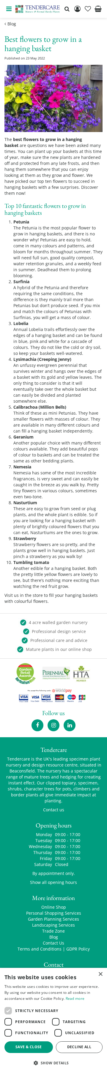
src (66, 8)
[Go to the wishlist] (87, 8)
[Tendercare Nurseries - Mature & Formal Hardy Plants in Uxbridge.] (37, 8)
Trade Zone (53, 931)
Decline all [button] (79, 1046)
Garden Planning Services (53, 919)
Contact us (53, 810)
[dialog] (53, 1020)
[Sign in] (77, 8)
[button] (53, 1062)
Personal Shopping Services (53, 913)
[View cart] (98, 8)
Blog (53, 937)
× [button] (100, 974)
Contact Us (53, 943)
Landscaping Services (53, 925)
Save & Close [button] (28, 1046)
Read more (75, 998)
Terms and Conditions (40, 949)
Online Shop (53, 907)
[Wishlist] (87, 8)
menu (8, 8)
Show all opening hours (53, 882)
